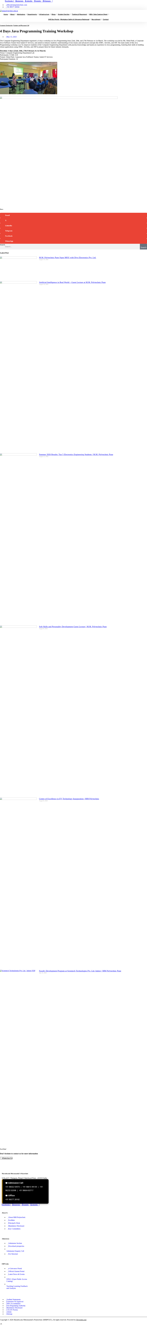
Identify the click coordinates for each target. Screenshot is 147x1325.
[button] (28, 78)
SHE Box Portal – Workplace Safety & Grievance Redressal (68, 19)
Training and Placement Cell (21, 25)
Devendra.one (81, 1320)
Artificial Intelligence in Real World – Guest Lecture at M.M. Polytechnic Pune (72, 282)
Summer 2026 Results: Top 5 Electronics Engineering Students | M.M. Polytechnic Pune (76, 454)
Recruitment (96, 19)
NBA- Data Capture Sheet (98, 14)
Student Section (63, 14)
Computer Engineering (6, 25)
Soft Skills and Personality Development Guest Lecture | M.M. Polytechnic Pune (73, 626)
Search (2, 245)
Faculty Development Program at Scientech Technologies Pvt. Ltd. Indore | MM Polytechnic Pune (80, 971)
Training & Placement (79, 14)
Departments (32, 14)
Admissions (21, 14)
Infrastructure (44, 14)
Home (6, 14)
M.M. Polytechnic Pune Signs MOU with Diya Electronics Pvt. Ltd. (67, 257)
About (12, 14)
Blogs (54, 14)
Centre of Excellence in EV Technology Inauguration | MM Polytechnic (69, 799)
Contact (106, 19)
